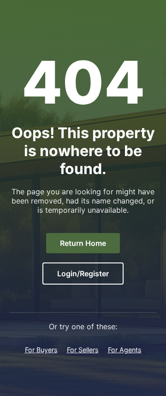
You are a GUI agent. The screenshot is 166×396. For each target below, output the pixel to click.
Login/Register (83, 273)
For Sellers (83, 350)
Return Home (83, 243)
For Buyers (41, 350)
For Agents (125, 350)
